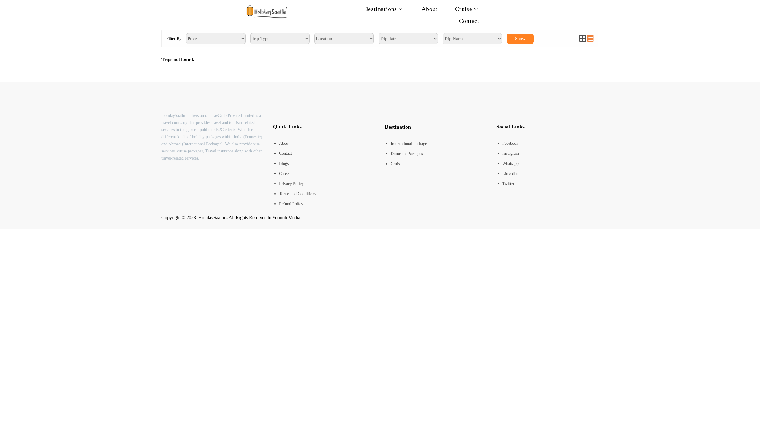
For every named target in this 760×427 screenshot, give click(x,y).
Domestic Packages (407, 154)
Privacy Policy (291, 183)
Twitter (508, 183)
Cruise (463, 9)
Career (284, 173)
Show (520, 38)
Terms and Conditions (297, 194)
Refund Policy (291, 204)
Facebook (510, 143)
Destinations (380, 9)
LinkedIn (510, 173)
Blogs (284, 163)
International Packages (409, 143)
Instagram (510, 153)
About (430, 9)
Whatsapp (510, 163)
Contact (469, 20)
